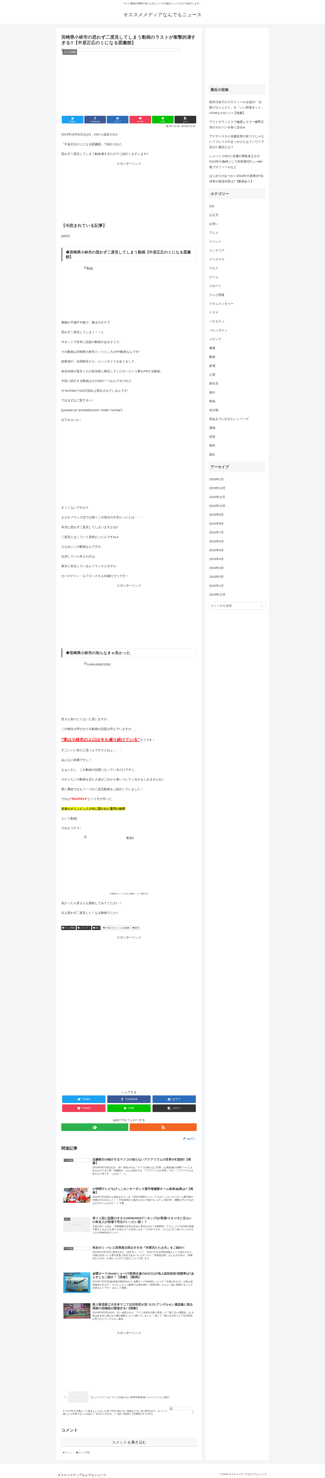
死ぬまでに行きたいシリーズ (229, 419)
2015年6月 (216, 541)
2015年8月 (216, 523)
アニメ (213, 232)
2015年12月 (217, 488)
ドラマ (213, 312)
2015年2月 (216, 576)
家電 (212, 366)
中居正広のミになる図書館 (117, 928)
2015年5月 (216, 550)
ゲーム (213, 277)
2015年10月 (217, 506)
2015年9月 (216, 514)
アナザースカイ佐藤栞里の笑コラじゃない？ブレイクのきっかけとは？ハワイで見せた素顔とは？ (236, 142)
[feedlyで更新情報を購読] (94, 1127)
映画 (212, 401)
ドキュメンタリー (221, 303)
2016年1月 (216, 479)
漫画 (212, 427)
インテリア (216, 250)
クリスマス (216, 259)
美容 (212, 436)
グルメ (213, 268)
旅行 (212, 392)
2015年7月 (216, 532)
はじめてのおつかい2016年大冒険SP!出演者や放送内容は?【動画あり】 (236, 178)
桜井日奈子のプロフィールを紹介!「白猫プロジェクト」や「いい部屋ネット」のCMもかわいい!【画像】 (236, 107)
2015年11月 (217, 497)
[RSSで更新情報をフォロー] (163, 1127)
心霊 (212, 374)
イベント (215, 241)
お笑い (213, 223)
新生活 (213, 383)
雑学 (212, 445)
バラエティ (85, 928)
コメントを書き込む (129, 1442)
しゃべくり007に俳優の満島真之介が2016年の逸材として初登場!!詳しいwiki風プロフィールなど (235, 161)
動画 (136, 928)
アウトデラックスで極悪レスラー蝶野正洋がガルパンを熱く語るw (236, 124)
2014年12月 (217, 594)
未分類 (213, 410)
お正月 (213, 215)
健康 (212, 348)
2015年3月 (216, 568)
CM (211, 206)
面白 (97, 928)
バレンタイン (218, 330)
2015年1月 (216, 585)
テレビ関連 (69, 928)
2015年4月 (216, 559)
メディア (215, 339)
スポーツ (215, 286)
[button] (262, 606)
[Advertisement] (129, 194)
